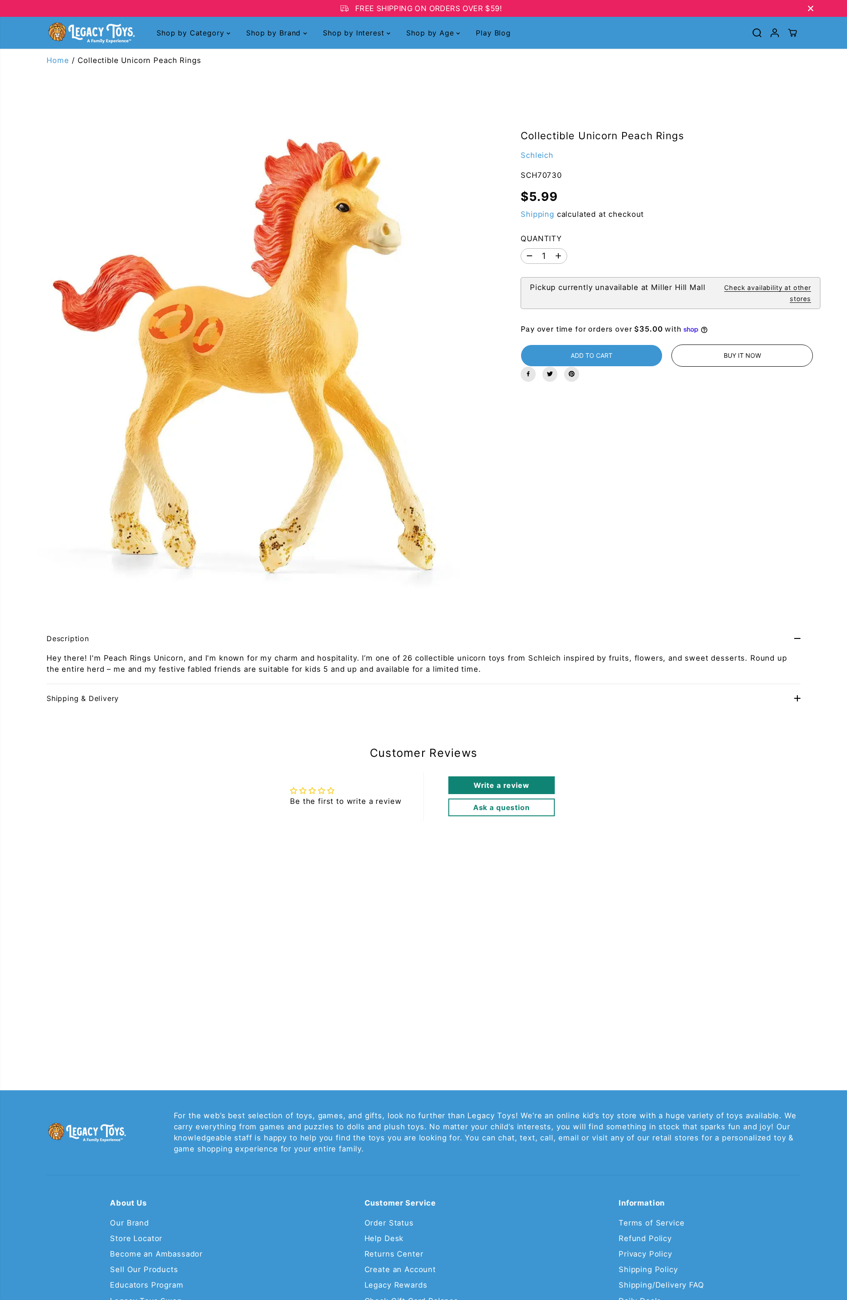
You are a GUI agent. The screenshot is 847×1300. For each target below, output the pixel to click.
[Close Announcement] (810, 8)
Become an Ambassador (156, 1253)
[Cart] (792, 33)
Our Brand (129, 1222)
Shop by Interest (355, 32)
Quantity (541, 238)
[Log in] (775, 33)
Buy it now (742, 355)
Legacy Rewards (396, 1284)
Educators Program (146, 1284)
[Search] (757, 33)
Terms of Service (651, 1222)
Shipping (537, 213)
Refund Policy (645, 1238)
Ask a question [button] (501, 807)
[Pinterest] (571, 373)
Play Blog (493, 32)
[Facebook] (528, 373)
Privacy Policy (645, 1253)
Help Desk (384, 1238)
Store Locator (136, 1238)
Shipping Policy (648, 1269)
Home (58, 60)
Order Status (389, 1222)
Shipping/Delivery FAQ (661, 1284)
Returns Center (394, 1253)
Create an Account (400, 1269)
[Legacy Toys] (91, 33)
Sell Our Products (144, 1269)
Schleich (537, 154)
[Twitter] (549, 373)
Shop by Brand (274, 32)
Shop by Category (192, 32)
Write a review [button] (501, 785)
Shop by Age (431, 32)
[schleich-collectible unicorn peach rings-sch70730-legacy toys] (247, 355)
